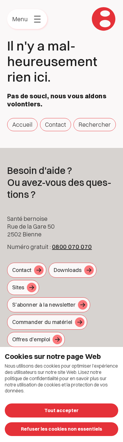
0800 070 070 (72, 246)
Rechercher (95, 124)
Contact (55, 124)
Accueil (22, 124)
